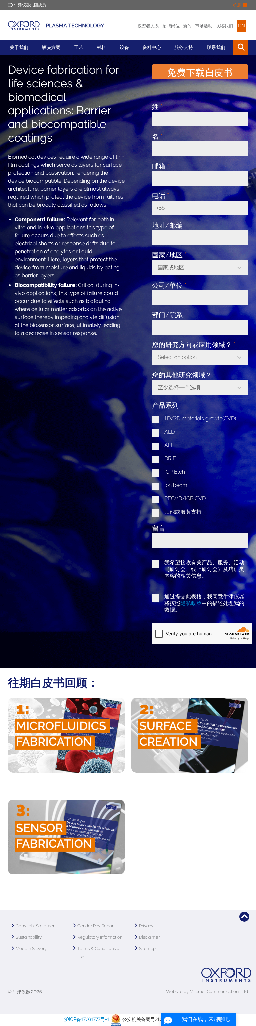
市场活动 (203, 25)
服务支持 (183, 47)
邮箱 (160, 166)
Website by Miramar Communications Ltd (207, 991)
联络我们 (224, 25)
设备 (124, 47)
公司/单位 (169, 285)
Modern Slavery (31, 948)
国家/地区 (169, 255)
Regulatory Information (99, 937)
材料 (101, 47)
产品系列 (165, 405)
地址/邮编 (167, 225)
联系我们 (216, 47)
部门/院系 (167, 315)
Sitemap (147, 948)
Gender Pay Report (96, 925)
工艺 (78, 47)
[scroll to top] (244, 917)
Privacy (146, 925)
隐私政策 (191, 603)
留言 (158, 528)
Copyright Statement (36, 925)
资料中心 (151, 47)
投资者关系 (148, 25)
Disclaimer (149, 937)
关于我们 (19, 47)
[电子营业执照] (116, 1019)
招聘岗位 (171, 25)
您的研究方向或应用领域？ (194, 344)
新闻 (187, 25)
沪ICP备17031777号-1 (86, 1019)
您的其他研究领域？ (182, 375)
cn (241, 25)
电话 (160, 195)
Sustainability (29, 937)
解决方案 (51, 47)
